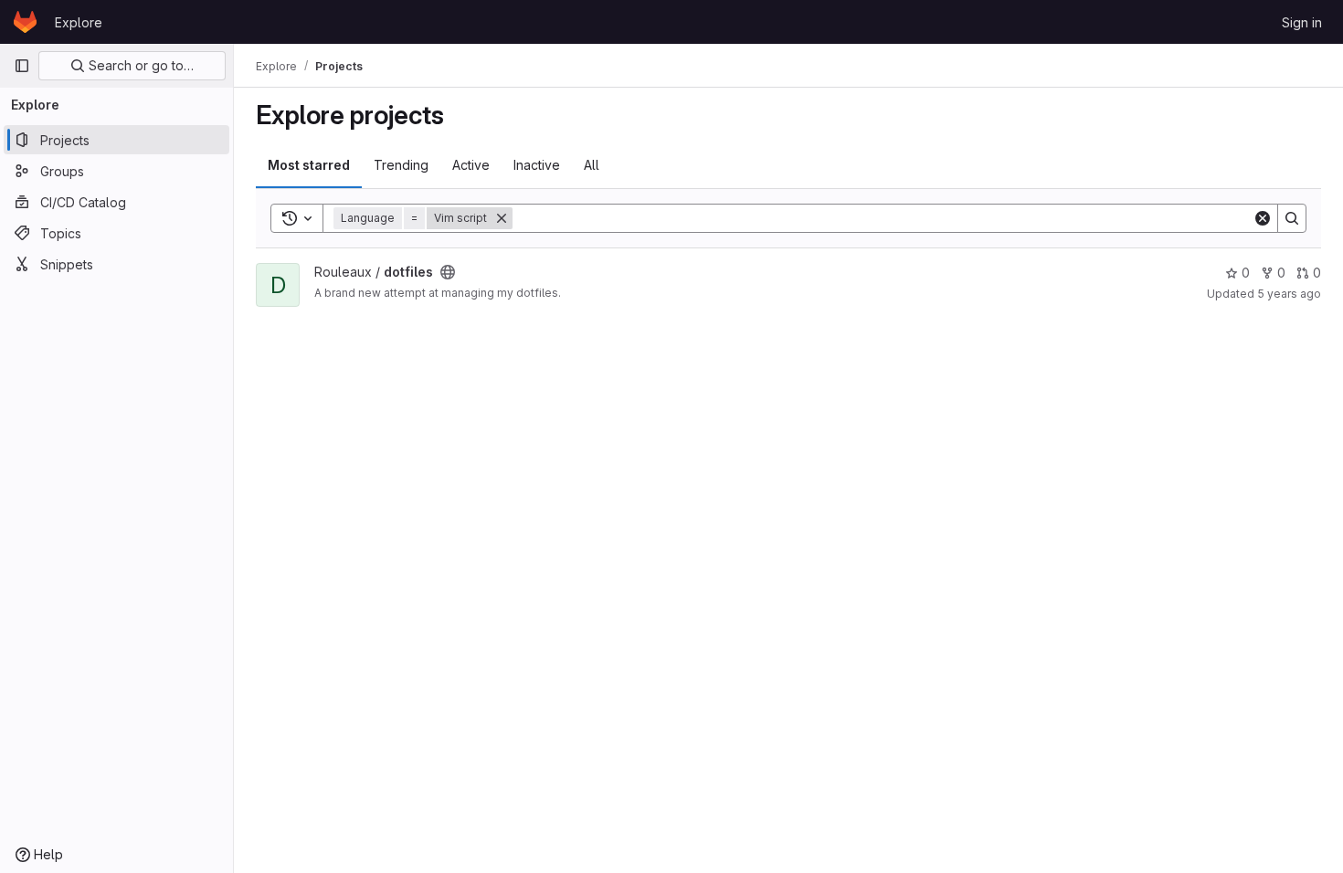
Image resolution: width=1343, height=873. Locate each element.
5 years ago (1289, 293)
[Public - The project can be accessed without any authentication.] (447, 272)
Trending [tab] (401, 165)
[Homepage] (25, 22)
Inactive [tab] (536, 165)
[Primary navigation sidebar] (22, 65)
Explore (78, 22)
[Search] (1291, 218)
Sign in (1302, 22)
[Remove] (502, 218)
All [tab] (591, 165)
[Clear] (1263, 218)
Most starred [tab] (309, 165)
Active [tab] (471, 165)
